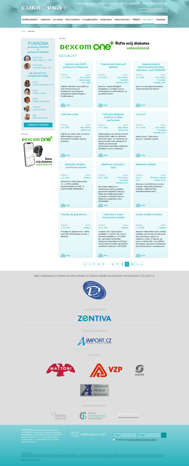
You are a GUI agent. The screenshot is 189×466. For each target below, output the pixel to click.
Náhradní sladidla (146, 164)
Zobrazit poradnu (38, 124)
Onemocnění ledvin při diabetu (113, 66)
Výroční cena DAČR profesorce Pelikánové (75, 66)
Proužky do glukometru (74, 214)
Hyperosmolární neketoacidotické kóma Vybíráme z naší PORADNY (151, 67)
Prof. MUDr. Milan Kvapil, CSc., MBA (85, 80)
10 (132, 264)
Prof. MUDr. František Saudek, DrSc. (122, 80)
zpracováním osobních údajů (142, 439)
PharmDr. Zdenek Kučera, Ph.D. (158, 178)
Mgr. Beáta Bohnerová (86, 128)
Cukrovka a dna (69, 114)
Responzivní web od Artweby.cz (30, 460)
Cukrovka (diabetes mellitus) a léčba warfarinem (113, 117)
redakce (87, 177)
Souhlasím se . (136, 439)
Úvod (23, 31)
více (68, 105)
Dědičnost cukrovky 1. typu (113, 166)
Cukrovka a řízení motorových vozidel (113, 216)
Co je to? (141, 114)
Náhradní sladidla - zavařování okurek (75, 166)
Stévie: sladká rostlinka (149, 214)
